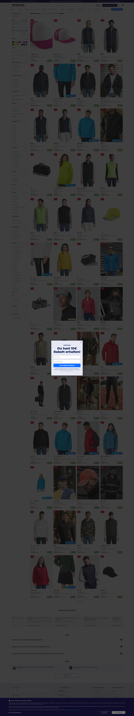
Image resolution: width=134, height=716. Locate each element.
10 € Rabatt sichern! (67, 365)
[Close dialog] (81, 342)
